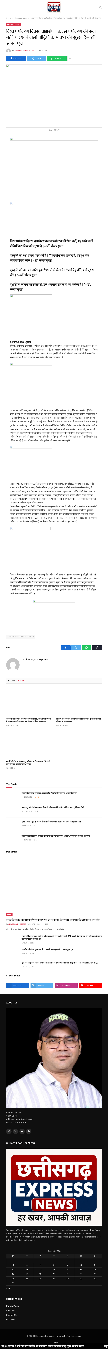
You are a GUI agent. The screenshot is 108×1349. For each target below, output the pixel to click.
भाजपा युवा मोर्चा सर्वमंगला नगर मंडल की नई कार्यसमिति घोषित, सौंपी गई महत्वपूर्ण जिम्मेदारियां (53, 807)
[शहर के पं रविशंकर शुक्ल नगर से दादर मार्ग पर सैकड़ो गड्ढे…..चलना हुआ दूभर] (12, 952)
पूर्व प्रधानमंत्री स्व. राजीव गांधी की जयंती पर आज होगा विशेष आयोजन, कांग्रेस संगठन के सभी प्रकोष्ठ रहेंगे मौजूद (59, 963)
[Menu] (8, 7)
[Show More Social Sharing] (70, 58)
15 (81, 1269)
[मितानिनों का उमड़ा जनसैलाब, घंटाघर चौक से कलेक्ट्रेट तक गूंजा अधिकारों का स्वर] (12, 796)
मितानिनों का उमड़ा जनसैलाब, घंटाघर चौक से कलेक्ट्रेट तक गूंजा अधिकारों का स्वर (49, 793)
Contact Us (11, 1315)
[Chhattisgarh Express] (54, 7)
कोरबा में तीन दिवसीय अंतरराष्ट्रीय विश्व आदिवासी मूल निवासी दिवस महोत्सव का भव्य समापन (78, 720)
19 (40, 1274)
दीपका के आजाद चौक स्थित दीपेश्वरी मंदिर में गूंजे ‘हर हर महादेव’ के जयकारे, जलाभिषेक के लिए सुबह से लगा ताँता (53, 919)
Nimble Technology (72, 1336)
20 (54, 1274)
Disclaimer (11, 1319)
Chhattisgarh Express (25, 51)
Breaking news (13, 24)
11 (27, 1269)
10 (13, 1269)
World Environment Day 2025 (21, 636)
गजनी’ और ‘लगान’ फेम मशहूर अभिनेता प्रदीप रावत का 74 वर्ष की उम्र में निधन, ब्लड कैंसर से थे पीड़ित (28, 762)
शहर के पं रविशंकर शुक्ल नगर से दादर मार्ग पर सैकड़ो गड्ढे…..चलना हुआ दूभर (48, 949)
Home (55, 1342)
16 (95, 1269)
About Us (10, 1310)
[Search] (100, 7)
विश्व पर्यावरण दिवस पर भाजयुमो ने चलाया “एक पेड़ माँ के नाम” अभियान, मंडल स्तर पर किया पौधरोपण (56, 836)
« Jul (8, 1288)
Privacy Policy (12, 1306)
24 (13, 1279)
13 (54, 1269)
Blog (9, 914)
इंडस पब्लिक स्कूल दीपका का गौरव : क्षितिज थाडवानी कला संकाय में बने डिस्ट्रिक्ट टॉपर (51, 822)
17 (13, 1274)
